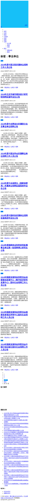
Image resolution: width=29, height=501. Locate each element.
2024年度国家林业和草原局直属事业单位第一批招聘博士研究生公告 (14, 247)
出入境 (9, 43)
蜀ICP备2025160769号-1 (16, 496)
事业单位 (7, 87)
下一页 (6, 380)
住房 (5, 38)
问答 (8, 46)
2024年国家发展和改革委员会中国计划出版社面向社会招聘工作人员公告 (14, 347)
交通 (5, 41)
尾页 (5, 382)
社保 (5, 33)
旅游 (8, 45)
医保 (5, 34)
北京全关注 (7, 491)
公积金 (6, 36)
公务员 (13, 87)
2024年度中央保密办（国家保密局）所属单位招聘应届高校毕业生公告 (14, 185)
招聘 (5, 40)
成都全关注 (7, 493)
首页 (5, 31)
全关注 (7, 496)
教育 (8, 52)
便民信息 (9, 50)
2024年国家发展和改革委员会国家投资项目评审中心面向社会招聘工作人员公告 (14, 314)
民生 (5, 48)
